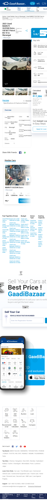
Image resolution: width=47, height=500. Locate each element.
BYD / (20, 453)
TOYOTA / (12, 453)
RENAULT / (25, 453)
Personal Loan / (11, 476)
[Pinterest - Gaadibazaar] (22, 446)
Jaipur (4, 466)
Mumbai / (33, 461)
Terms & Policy (34, 496)
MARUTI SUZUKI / (15, 451)
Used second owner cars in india (33, 228)
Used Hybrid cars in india (5, 237)
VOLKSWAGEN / (39, 453)
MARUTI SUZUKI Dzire (14, 187)
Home (4, 16)
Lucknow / (38, 463)
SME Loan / (29, 476)
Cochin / (11, 463)
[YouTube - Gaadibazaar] (26, 446)
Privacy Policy (26, 495)
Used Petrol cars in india (5, 220)
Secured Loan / (21, 476)
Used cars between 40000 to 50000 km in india (15, 257)
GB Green (9, 9)
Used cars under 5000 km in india (15, 219)
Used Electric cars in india (4, 250)
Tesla (4, 456)
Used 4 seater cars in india (40, 230)
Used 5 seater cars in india (40, 237)
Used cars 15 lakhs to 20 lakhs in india (25, 237)
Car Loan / (17, 471)
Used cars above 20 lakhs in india (25, 242)
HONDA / (6, 453)
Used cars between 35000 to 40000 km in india (15, 251)
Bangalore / (19, 461)
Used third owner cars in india (33, 234)
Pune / (32, 463)
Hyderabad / (40, 461)
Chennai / (12, 461)
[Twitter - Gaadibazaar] (18, 446)
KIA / (16, 453)
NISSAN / (32, 453)
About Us (18, 495)
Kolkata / (5, 463)
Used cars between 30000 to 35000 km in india (15, 246)
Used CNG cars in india (5, 231)
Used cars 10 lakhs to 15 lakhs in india (25, 231)
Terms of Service (41, 496)
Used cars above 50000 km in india (15, 261)
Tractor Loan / (35, 473)
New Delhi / (26, 461)
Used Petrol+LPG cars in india (5, 243)
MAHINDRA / (25, 451)
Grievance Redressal (34, 486)
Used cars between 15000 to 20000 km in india (15, 235)
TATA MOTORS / (34, 451)
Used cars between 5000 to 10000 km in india (15, 224)
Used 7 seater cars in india (40, 244)
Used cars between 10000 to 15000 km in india (15, 230)
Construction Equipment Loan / (21, 473)
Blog (11, 494)
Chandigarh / (18, 463)
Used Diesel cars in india (5, 226)
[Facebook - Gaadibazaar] (14, 446)
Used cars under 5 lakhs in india (25, 220)
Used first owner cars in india (33, 222)
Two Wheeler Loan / (27, 471)
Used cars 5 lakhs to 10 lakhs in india (25, 226)
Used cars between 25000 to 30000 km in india (15, 240)
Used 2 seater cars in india (40, 223)
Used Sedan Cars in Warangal (16, 16)
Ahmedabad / (26, 463)
